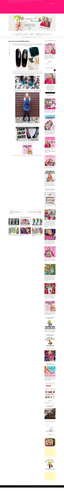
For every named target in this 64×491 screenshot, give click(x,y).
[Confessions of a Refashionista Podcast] (50, 376)
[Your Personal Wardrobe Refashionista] (50, 324)
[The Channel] (50, 441)
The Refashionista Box (21, 0)
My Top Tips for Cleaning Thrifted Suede (24, 235)
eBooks (18, 0)
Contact (32, 0)
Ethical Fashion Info (17, 34)
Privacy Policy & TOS (40, 0)
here (41, 155)
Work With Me (47, 34)
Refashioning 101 (44, 33)
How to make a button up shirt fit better (13, 234)
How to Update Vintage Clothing (12, 225)
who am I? (13, 33)
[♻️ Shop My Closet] (50, 355)
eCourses (15, 0)
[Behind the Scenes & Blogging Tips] (50, 413)
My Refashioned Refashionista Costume (37, 225)
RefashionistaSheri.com (50, 92)
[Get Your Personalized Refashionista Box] (50, 341)
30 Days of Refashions (19, 33)
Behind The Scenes (24, 34)
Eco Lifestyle (50, 33)
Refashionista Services (27, 0)
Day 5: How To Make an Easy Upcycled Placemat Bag (37, 235)
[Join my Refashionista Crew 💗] (50, 48)
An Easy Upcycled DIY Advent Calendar (25, 225)
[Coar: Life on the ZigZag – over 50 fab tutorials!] (50, 199)
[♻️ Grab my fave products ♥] (50, 395)
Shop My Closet (35, 0)
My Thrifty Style (32, 33)
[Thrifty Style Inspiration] (50, 427)
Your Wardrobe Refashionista (39, 34)
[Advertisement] (32, 9)
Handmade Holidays (38, 33)
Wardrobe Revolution (10, 0)
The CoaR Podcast (31, 34)
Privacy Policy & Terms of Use (43, 486)
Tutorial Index (26, 33)
